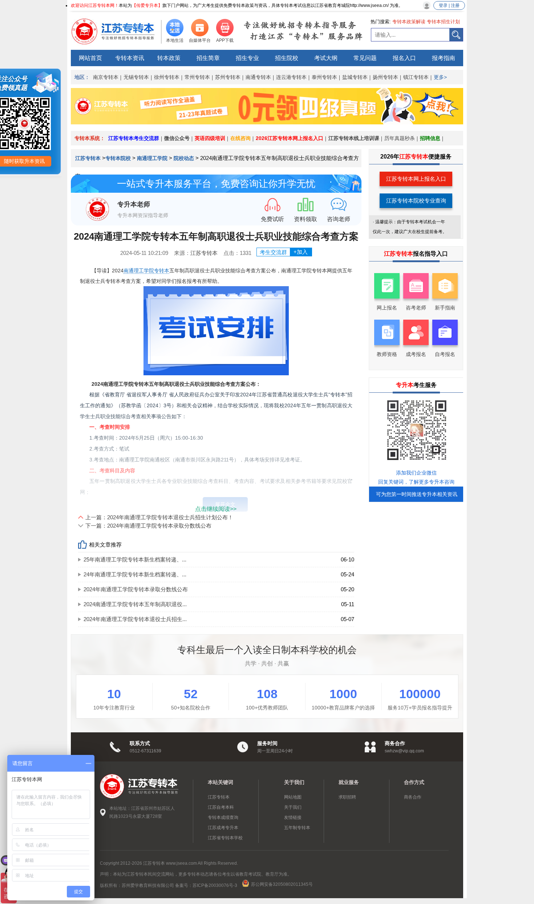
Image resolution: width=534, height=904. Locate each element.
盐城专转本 (355, 77)
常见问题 (365, 58)
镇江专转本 (416, 77)
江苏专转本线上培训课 (353, 138)
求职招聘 (347, 797)
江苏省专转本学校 (225, 837)
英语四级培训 (210, 138)
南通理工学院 (152, 158)
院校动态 (184, 158)
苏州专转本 (227, 77)
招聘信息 (430, 138)
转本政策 (169, 58)
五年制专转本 (297, 827)
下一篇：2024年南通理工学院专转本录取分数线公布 (148, 526)
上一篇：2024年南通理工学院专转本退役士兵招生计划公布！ (159, 517)
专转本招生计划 (443, 21)
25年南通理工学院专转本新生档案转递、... (135, 559)
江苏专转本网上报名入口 (416, 179)
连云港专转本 (291, 77)
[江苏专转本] (116, 30)
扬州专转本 (385, 77)
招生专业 (247, 58)
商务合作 (412, 797)
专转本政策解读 (408, 21)
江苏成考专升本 (223, 827)
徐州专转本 (166, 77)
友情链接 (293, 817)
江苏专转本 (88, 158)
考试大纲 (325, 58)
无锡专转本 (136, 77)
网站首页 (90, 58)
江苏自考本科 (221, 807)
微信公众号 (177, 138)
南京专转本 (105, 77)
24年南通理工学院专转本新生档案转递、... (135, 574)
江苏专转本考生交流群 (133, 138)
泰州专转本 (324, 77)
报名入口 (404, 58)
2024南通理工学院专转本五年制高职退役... (135, 604)
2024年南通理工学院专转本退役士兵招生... (135, 619)
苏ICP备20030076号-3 (215, 885)
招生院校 (286, 58)
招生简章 (208, 58)
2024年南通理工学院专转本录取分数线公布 (136, 589)
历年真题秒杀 (399, 138)
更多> (440, 77)
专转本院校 (118, 158)
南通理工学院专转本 (146, 270)
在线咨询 (240, 138)
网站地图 (293, 797)
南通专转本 (258, 77)
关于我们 (293, 807)
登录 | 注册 (449, 5)
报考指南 (443, 58)
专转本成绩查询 (223, 817)
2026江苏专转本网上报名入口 (289, 138)
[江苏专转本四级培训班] (267, 122)
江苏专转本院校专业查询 (416, 200)
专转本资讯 (129, 58)
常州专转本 (197, 77)
